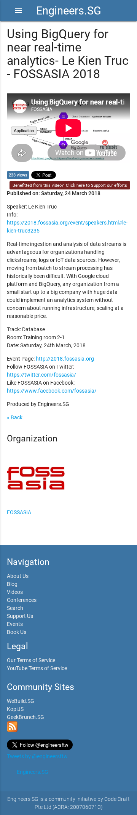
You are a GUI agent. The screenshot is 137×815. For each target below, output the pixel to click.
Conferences (22, 600)
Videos (15, 592)
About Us (18, 576)
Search (15, 608)
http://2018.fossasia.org (65, 359)
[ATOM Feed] (12, 730)
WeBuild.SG (20, 701)
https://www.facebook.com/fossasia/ (52, 391)
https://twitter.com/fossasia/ (41, 375)
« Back (14, 417)
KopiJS (15, 709)
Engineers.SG (68, 10)
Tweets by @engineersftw (37, 756)
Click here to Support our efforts (96, 185)
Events (15, 624)
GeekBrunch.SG (25, 717)
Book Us (16, 632)
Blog (12, 584)
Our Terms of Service (31, 660)
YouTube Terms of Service (37, 668)
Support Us (20, 616)
